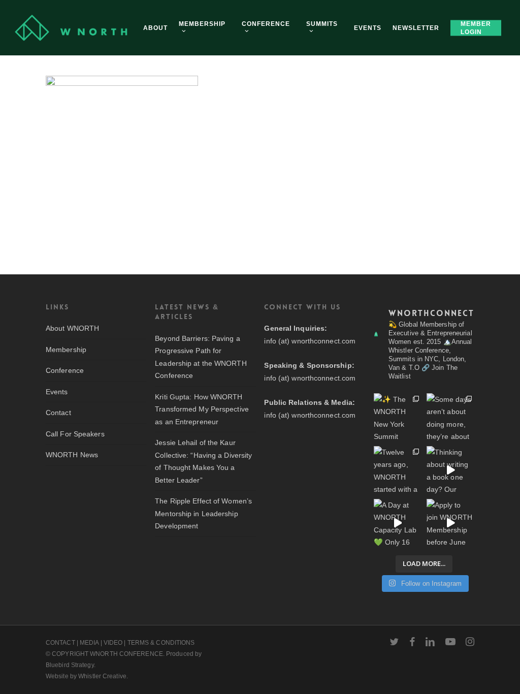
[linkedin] (430, 642)
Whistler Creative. (103, 676)
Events (57, 392)
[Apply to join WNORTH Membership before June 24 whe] (450, 523)
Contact (58, 412)
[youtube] (450, 642)
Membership (66, 349)
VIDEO (113, 642)
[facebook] (412, 642)
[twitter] (394, 642)
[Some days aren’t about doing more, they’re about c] (450, 417)
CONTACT (60, 642)
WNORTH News (72, 455)
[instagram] (470, 642)
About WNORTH (72, 328)
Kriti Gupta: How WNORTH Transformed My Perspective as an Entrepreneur (202, 409)
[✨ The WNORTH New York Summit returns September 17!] (397, 417)
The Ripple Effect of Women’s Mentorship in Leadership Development (203, 513)
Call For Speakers (75, 434)
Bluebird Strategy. (70, 665)
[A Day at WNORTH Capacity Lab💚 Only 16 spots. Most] (397, 523)
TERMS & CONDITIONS (161, 642)
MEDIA (89, 642)
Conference (65, 370)
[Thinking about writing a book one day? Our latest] (450, 470)
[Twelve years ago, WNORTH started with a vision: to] (397, 470)
